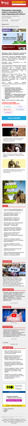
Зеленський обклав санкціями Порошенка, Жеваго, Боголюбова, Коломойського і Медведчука (14, 89)
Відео (5, 421)
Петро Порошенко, (11, 100)
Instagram (8, 112)
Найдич (6, 410)
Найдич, (18, 100)
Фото (24, 420)
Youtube (8, 109)
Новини (5, 419)
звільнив (18, 56)
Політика (7, 26)
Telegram (8, 106)
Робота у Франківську (16, 420)
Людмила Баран (8, 16)
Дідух (22, 100)
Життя (8, 420)
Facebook (20, 109)
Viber (20, 106)
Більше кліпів (14, 322)
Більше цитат (14, 338)
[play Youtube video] (14, 315)
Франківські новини (14, 26)
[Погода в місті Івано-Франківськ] (14, 342)
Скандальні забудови (14, 421)
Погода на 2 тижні (14, 344)
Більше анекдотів (14, 302)
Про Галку (14, 423)
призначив (21, 59)
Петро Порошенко (9, 408)
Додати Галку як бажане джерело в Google (16, 20)
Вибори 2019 (5, 24)
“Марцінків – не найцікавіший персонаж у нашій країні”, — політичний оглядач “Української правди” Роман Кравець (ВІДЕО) (15, 96)
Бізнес (3, 420)
